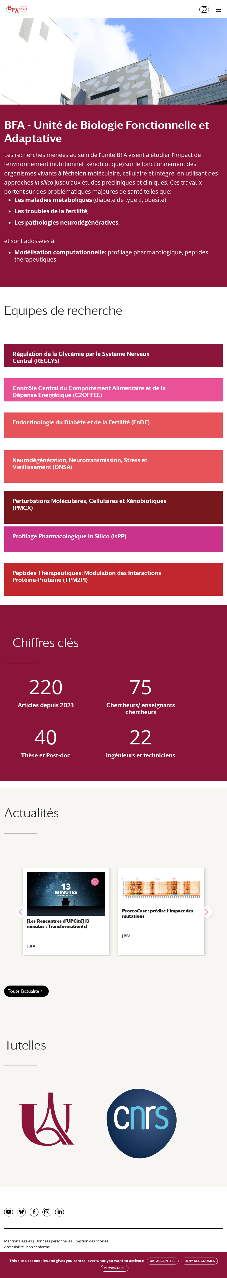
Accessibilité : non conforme (27, 1246)
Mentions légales (18, 1241)
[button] (20, 912)
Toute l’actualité (23, 991)
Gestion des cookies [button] (92, 1241)
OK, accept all (163, 1261)
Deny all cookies (200, 1261)
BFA (32, 946)
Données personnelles (53, 1241)
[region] (113, 911)
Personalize (114, 1268)
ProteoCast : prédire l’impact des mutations (157, 913)
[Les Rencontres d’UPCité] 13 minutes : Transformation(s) (58, 923)
